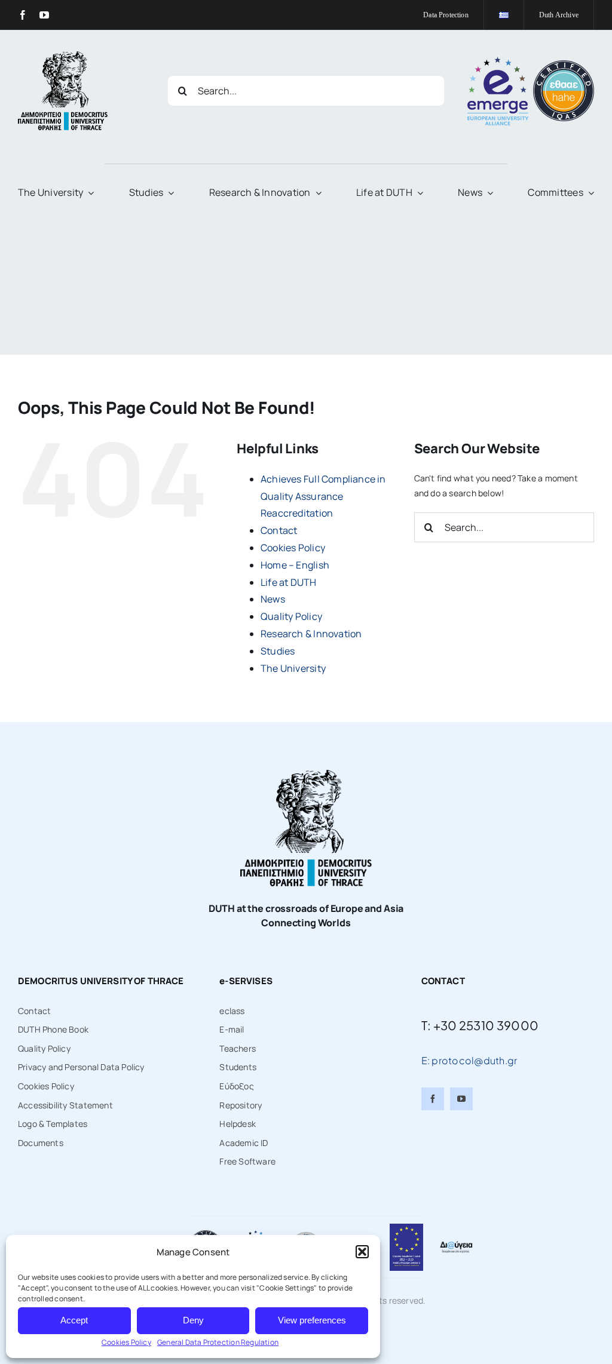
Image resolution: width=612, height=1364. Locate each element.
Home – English (295, 565)
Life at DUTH (289, 582)
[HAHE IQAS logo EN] (563, 64)
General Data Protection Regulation (218, 1342)
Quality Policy (291, 616)
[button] (362, 1252)
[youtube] (44, 15)
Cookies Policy (126, 1342)
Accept (74, 1320)
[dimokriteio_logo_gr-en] (63, 55)
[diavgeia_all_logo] (456, 1244)
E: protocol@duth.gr (469, 1060)
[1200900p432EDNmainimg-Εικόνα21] (306, 1234)
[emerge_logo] (497, 60)
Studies (278, 651)
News (273, 599)
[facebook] (22, 15)
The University (293, 668)
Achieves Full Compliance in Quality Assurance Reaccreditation (323, 496)
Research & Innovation (311, 633)
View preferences (312, 1320)
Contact (279, 530)
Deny (193, 1320)
